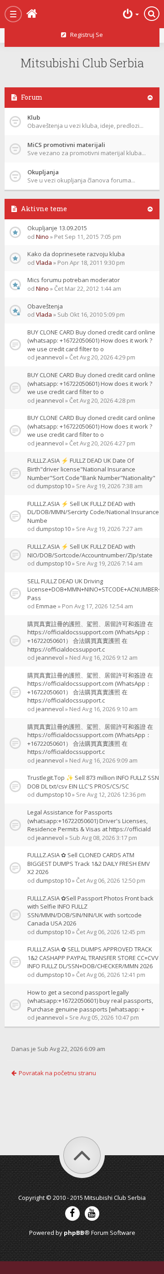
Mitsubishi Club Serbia (82, 63)
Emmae (46, 606)
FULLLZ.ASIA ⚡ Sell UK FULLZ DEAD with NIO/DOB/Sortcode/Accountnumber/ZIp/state (90, 550)
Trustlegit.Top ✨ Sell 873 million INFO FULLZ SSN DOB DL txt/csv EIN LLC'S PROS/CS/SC (93, 782)
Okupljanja (43, 172)
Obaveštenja (45, 306)
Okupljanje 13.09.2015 (57, 228)
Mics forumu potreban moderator (73, 280)
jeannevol (50, 357)
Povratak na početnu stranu (57, 1073)
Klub (33, 117)
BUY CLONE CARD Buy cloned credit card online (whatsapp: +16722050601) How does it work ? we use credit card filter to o (91, 340)
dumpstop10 (53, 486)
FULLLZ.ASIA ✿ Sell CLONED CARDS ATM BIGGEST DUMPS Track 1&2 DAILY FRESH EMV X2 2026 (88, 863)
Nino (42, 237)
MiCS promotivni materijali (66, 145)
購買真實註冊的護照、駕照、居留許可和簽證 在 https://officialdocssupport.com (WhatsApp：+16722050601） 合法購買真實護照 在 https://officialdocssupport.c (90, 636)
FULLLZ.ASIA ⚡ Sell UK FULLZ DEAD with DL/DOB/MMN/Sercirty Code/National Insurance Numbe (93, 512)
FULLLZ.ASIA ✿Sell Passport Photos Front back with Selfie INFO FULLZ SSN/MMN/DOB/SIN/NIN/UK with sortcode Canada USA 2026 (90, 911)
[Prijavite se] (129, 14)
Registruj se (84, 34)
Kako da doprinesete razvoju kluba (76, 254)
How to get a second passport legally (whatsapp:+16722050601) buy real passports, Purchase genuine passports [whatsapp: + (90, 1000)
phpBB (74, 1232)
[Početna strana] (45, 14)
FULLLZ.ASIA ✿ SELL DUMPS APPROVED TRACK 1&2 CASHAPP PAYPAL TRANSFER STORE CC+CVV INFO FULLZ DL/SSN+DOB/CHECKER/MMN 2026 (93, 957)
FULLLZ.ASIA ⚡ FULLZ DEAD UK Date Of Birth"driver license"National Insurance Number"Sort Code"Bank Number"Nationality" (91, 468)
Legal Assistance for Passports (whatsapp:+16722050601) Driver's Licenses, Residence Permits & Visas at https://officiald (89, 820)
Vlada (44, 262)
